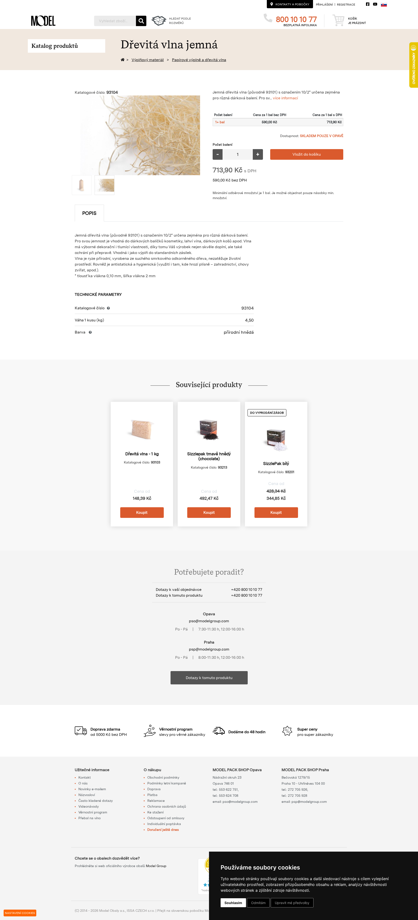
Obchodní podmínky (163, 777)
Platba (152, 795)
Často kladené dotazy (95, 801)
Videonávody (88, 806)
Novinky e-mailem (92, 789)
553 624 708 (228, 795)
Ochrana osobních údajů (166, 806)
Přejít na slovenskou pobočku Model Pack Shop (194, 911)
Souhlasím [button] (233, 903)
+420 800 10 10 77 (246, 589)
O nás (83, 783)
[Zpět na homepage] (123, 60)
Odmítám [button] (258, 903)
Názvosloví (86, 795)
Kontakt (84, 777)
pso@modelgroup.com (209, 621)
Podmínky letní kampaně (166, 783)
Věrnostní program (92, 812)
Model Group (156, 866)
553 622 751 (228, 789)
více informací (285, 98)
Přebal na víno (89, 818)
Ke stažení (155, 812)
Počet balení (222, 144)
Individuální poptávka (164, 824)
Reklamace (156, 801)
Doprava (154, 789)
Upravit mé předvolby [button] (292, 903)
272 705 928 (297, 795)
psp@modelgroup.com (209, 649)
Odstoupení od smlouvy (165, 818)
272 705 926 (297, 789)
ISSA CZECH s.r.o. (141, 911)
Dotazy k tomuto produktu (209, 677)
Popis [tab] (89, 213)
